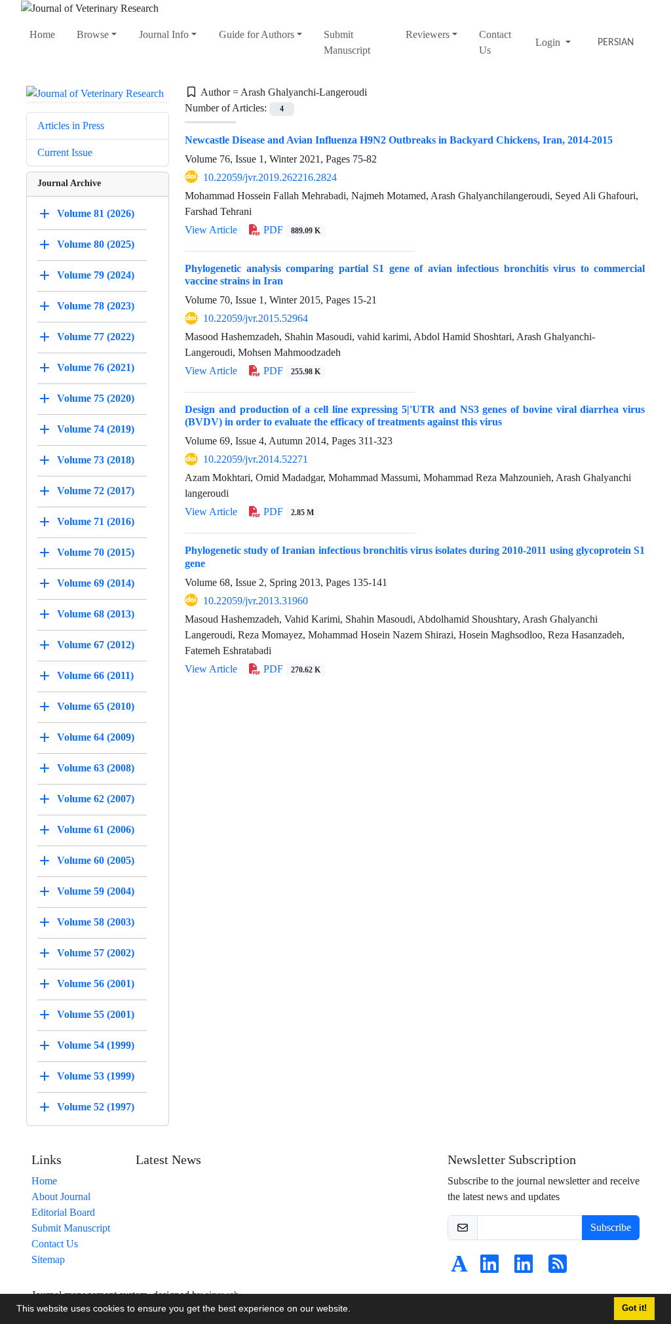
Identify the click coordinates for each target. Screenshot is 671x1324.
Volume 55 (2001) (95, 1014)
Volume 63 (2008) (95, 768)
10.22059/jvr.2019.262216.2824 (270, 177)
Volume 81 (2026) (95, 213)
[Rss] (557, 1268)
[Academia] (459, 1268)
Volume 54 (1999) (95, 1045)
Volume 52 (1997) (95, 1106)
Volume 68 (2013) (95, 614)
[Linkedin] (489, 1268)
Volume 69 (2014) (95, 583)
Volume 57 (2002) (95, 952)
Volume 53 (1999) (95, 1076)
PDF (290, 230)
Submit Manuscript (347, 42)
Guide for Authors (256, 34)
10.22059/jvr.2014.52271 (255, 459)
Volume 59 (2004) (95, 891)
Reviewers (428, 34)
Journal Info (164, 34)
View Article (211, 230)
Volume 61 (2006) (95, 829)
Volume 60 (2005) (95, 860)
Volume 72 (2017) (95, 490)
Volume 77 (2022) (95, 336)
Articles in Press (70, 125)
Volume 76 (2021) (95, 367)
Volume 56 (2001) (95, 983)
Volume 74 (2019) (95, 429)
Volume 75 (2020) (95, 398)
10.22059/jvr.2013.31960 (255, 600)
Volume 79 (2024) (95, 275)
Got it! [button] (634, 1308)
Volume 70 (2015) (95, 552)
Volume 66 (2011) (95, 675)
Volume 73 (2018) (95, 460)
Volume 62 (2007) (95, 798)
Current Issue (64, 152)
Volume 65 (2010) (95, 706)
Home (42, 34)
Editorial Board (63, 1212)
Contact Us (495, 42)
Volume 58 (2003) (95, 922)
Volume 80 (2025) (95, 244)
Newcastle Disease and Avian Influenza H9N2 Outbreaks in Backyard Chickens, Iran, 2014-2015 (399, 140)
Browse (93, 34)
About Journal (60, 1196)
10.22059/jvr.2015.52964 (255, 318)
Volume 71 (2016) (95, 521)
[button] (355, 1310)
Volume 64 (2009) (95, 737)
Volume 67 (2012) (95, 644)
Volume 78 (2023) (95, 306)
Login (549, 42)
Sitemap (48, 1259)
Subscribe (610, 1227)
